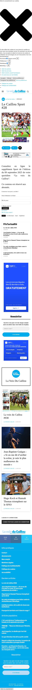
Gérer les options (6, 69)
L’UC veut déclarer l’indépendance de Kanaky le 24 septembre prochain (14, 621)
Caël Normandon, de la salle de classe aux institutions (15, 253)
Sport (16, 215)
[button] (16, 25)
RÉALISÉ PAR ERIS (18, 685)
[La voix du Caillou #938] (16, 401)
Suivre (16, 535)
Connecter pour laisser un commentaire (16, 522)
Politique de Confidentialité (9, 85)
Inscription (4, 210)
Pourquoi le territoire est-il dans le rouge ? (16, 610)
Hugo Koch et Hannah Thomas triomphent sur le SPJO (15, 501)
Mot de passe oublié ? (7, 212)
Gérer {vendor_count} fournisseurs (11, 73)
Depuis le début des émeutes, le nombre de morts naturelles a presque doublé (16, 641)
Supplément (21, 215)
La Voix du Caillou (10, 99)
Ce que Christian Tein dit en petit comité (15, 637)
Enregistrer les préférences (8, 80)
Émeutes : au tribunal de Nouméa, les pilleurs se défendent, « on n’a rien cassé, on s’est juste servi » (15, 648)
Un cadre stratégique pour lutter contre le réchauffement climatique (15, 247)
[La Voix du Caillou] (3, 99)
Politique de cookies (7, 83)
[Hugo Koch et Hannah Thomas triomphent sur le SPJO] (16, 484)
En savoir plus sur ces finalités (10, 74)
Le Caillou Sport (8, 138)
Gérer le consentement (7, 689)
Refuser (9, 78)
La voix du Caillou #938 (10, 227)
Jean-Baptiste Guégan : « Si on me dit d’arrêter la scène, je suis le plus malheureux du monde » (15, 234)
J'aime (5, 535)
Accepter (3, 78)
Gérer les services (6, 71)
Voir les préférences (18, 78)
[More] (20, 148)
